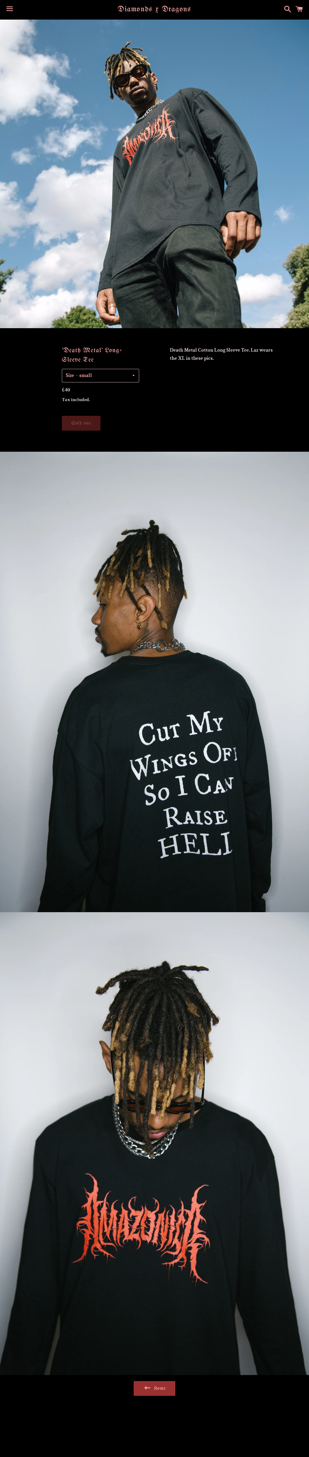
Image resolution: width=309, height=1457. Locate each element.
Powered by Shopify (187, 1437)
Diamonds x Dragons (154, 9)
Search (154, 1418)
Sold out (81, 423)
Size (70, 375)
